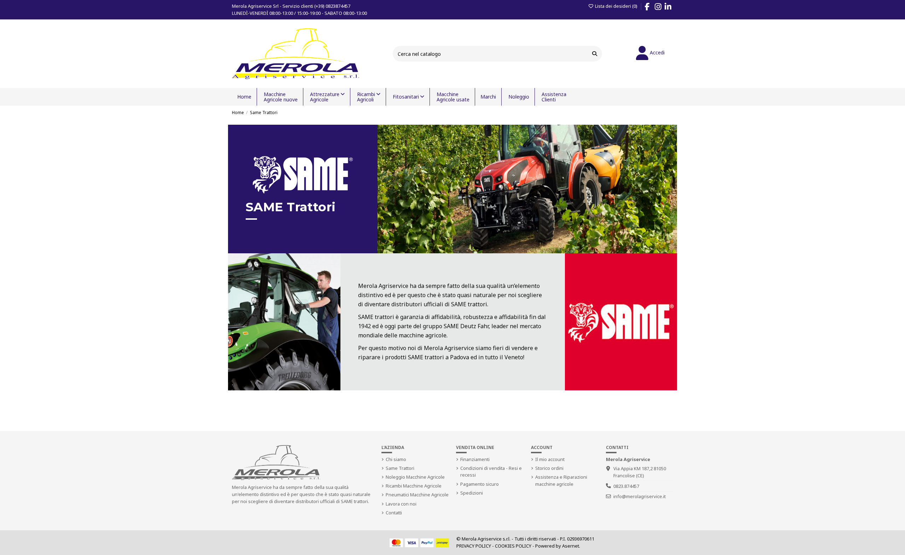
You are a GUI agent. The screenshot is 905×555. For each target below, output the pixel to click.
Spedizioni (471, 493)
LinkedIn (671, 8)
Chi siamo (396, 459)
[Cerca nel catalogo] (594, 53)
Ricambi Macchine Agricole (414, 486)
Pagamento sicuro (479, 484)
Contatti (394, 512)
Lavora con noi (401, 504)
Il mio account (550, 459)
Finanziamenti (475, 459)
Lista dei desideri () (616, 6)
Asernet (570, 546)
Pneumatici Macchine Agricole (417, 494)
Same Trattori (400, 468)
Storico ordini (549, 468)
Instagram (661, 8)
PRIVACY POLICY (473, 546)
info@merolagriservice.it (639, 496)
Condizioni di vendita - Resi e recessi (491, 471)
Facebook (651, 8)
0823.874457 (626, 486)
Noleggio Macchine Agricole (415, 477)
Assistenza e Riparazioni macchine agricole (561, 480)
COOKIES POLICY (513, 546)
